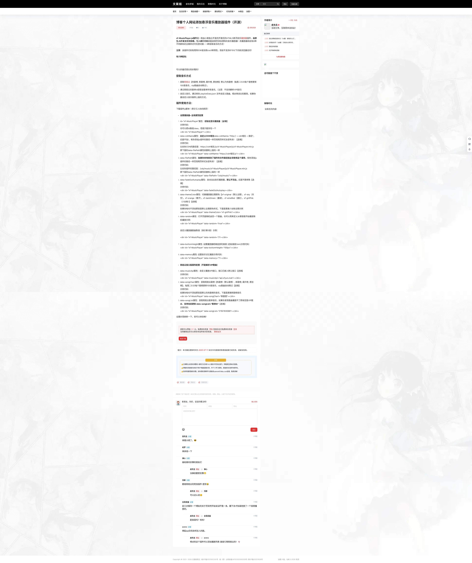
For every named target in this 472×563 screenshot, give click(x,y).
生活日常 (182, 11)
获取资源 (253, 28)
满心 (184, 458)
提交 (253, 430)
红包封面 (229, 11)
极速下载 (183, 339)
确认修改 (254, 402)
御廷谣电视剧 (271, 46)
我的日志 (201, 4)
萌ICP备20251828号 (255, 559)
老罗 (184, 447)
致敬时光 (212, 4)
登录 (285, 4)
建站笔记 (218, 11)
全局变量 (185, 502)
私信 (295, 20)
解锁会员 (217, 332)
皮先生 (192, 469)
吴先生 (184, 436)
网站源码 (181, 28)
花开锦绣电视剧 (272, 50)
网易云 (187, 82)
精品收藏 (194, 11)
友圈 (248, 11)
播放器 (244, 38)
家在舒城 (190, 4)
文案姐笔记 (196, 559)
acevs (184, 527)
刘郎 (184, 480)
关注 (291, 20)
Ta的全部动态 (280, 57)
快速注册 (294, 4)
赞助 (211, 329)
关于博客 (223, 4)
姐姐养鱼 (206, 11)
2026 (190, 559)
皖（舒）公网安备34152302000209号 (233, 559)
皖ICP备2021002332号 (209, 559)
